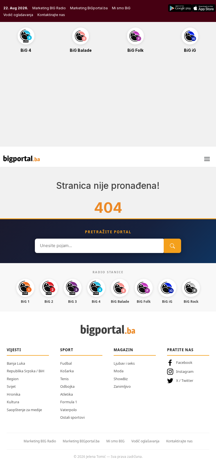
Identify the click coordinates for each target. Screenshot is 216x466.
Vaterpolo (68, 409)
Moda (118, 370)
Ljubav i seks (124, 363)
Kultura (13, 401)
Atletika (66, 394)
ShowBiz (121, 378)
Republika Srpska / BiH (25, 370)
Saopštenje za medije (24, 409)
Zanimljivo (122, 386)
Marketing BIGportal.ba (81, 441)
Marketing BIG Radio (49, 8)
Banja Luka (16, 363)
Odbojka (67, 386)
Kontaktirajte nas (51, 15)
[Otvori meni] (207, 159)
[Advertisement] (108, 102)
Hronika (13, 394)
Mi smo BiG (121, 8)
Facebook (184, 362)
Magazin (123, 349)
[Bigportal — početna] (21, 159)
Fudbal (66, 363)
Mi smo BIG (115, 441)
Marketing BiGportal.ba (89, 8)
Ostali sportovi (72, 417)
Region (13, 378)
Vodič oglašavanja (18, 15)
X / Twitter (184, 380)
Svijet (11, 386)
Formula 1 (68, 401)
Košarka (67, 370)
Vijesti (14, 349)
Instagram (185, 371)
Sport (66, 349)
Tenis (64, 378)
